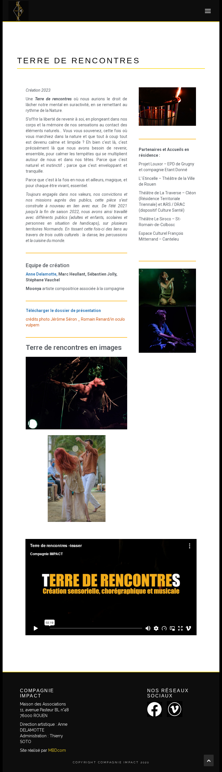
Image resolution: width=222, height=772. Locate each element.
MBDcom (57, 750)
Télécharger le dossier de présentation (63, 310)
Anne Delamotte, (42, 274)
